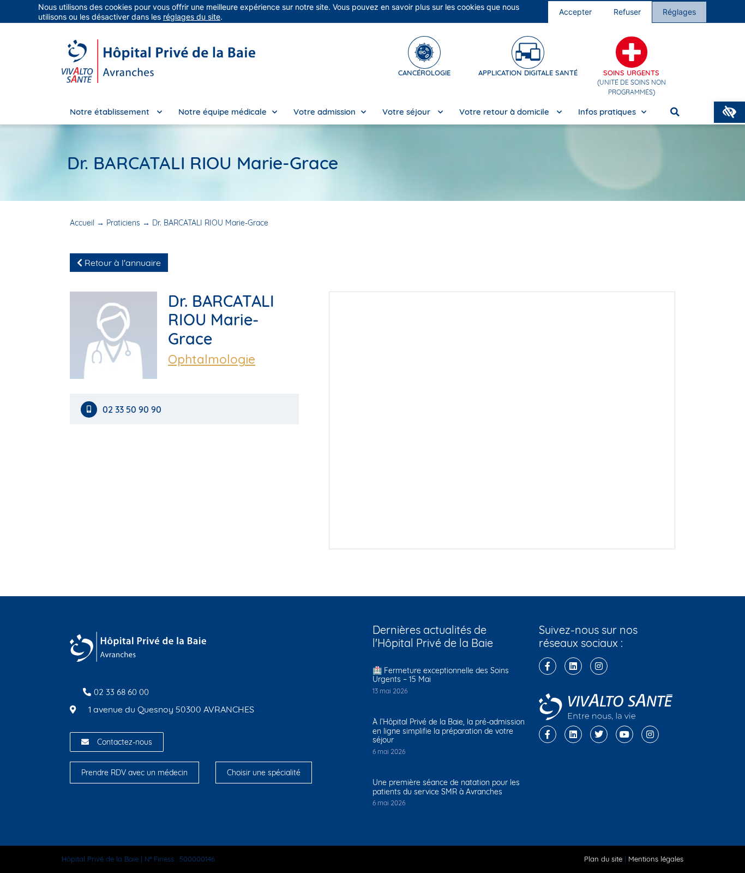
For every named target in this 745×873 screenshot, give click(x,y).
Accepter (575, 11)
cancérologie (424, 72)
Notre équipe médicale (222, 111)
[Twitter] (599, 734)
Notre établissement (111, 111)
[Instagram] (599, 666)
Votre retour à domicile (505, 111)
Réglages (679, 11)
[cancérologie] (424, 52)
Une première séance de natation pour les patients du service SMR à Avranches (446, 787)
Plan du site (603, 858)
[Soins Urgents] (631, 52)
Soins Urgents (631, 72)
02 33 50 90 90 (132, 410)
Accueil (82, 223)
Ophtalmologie (211, 359)
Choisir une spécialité (264, 772)
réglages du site (191, 16)
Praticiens (123, 223)
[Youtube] (624, 734)
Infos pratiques (607, 111)
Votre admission (324, 111)
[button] (729, 112)
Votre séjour (407, 111)
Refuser (627, 11)
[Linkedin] (573, 666)
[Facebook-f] (547, 666)
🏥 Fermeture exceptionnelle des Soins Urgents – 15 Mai (440, 675)
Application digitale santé (528, 72)
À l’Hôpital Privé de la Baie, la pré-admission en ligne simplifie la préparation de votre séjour (448, 731)
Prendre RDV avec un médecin (134, 772)
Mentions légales (655, 858)
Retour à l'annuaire (121, 262)
